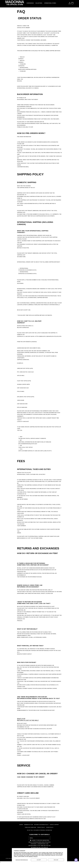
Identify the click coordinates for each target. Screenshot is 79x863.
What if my (21, 718)
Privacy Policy (33, 856)
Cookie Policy (49, 827)
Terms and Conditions (30, 827)
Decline (56, 859)
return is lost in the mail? (28, 720)
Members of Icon (28, 824)
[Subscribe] (49, 838)
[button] (39, 3)
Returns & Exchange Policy (41, 824)
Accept (39, 859)
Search (21, 824)
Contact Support (54, 824)
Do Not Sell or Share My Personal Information (39, 830)
